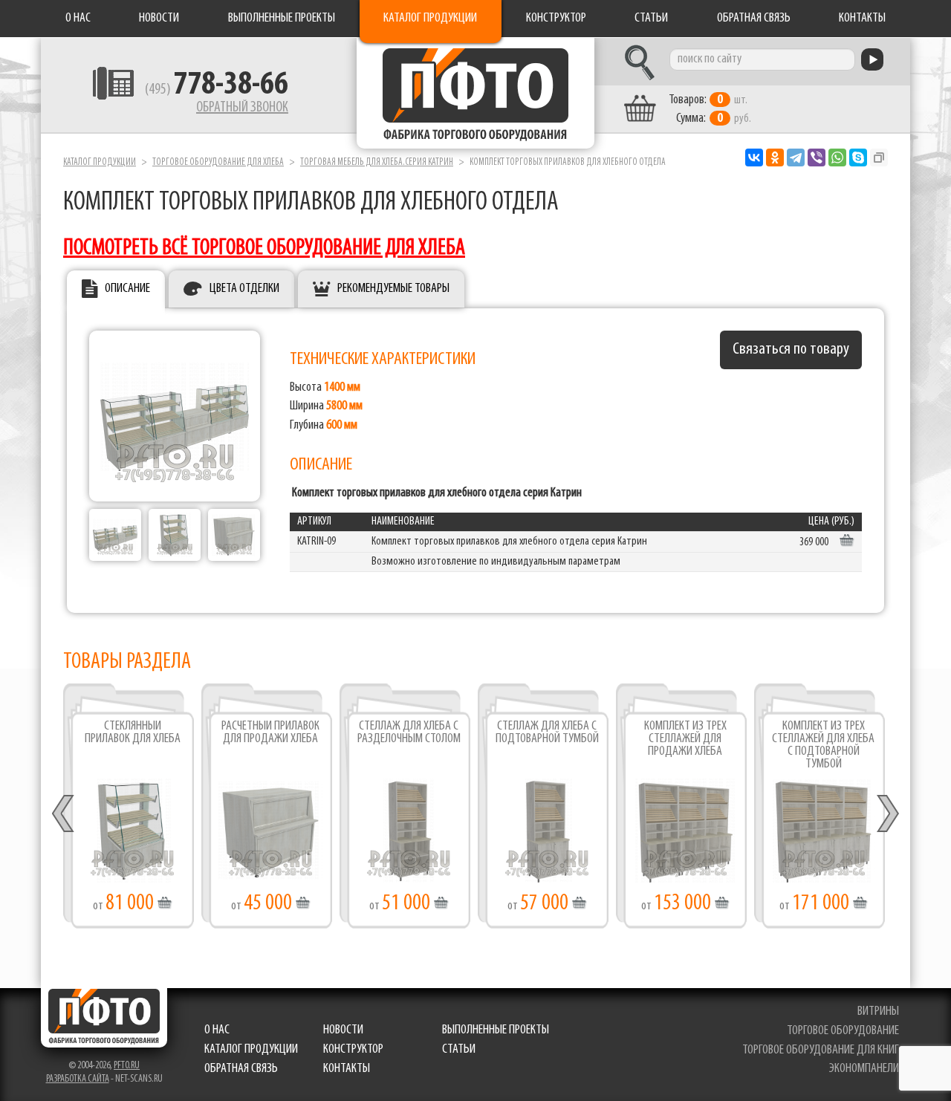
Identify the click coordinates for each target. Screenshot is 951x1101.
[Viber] (816, 157)
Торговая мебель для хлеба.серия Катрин (376, 162)
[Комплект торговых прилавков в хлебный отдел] (174, 416)
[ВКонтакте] (754, 157)
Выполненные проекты (281, 18)
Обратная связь (754, 18)
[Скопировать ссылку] (879, 157)
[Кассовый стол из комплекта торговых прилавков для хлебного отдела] (234, 535)
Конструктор (556, 18)
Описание (127, 289)
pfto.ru (127, 1065)
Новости (159, 18)
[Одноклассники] (775, 157)
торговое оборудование (843, 1031)
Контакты (862, 18)
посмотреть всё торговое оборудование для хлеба (264, 248)
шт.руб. (710, 110)
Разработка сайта (77, 1079)
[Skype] (858, 157)
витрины (878, 1012)
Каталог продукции (430, 18)
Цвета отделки (244, 289)
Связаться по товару (791, 349)
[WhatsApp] (837, 157)
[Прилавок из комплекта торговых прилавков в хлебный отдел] (175, 535)
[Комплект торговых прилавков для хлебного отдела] (115, 535)
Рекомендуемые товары (393, 289)
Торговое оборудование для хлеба (218, 162)
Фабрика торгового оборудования (475, 93)
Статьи (651, 18)
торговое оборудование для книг (820, 1050)
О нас (78, 18)
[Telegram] (796, 157)
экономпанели (864, 1069)
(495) (216, 89)
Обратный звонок (242, 107)
